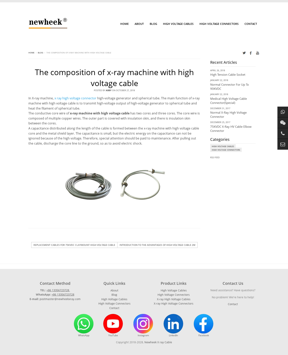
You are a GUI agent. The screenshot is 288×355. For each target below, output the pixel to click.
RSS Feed (215, 157)
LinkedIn (173, 335)
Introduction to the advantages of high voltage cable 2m (157, 245)
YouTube (113, 335)
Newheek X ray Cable (158, 342)
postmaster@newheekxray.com (60, 299)
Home (124, 24)
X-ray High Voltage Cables (173, 299)
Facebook (203, 335)
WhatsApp (83, 335)
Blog (153, 24)
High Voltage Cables (178, 24)
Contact (251, 24)
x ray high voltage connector (75, 98)
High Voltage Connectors (219, 24)
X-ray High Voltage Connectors (173, 303)
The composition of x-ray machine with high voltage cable (114, 77)
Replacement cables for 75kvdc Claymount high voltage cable (74, 245)
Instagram (143, 335)
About (139, 24)
